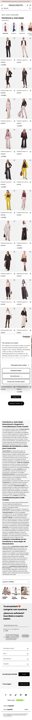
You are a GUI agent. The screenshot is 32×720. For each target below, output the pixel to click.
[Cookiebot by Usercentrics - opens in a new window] (23, 337)
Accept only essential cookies (16, 381)
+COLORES (3, 64)
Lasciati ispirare (8, 582)
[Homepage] (16, 5)
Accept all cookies (16, 370)
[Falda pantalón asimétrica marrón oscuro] (8, 317)
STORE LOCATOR (24, 684)
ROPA (8, 15)
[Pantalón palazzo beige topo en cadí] (8, 139)
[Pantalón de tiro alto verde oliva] (8, 200)
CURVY (6, 630)
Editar (26, 709)
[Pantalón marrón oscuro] (8, 47)
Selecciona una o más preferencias (11, 629)
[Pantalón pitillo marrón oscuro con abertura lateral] (8, 78)
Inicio (3, 15)
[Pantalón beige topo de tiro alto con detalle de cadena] (8, 230)
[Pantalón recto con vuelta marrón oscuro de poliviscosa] (8, 289)
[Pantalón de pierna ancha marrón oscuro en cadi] (8, 169)
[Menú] (2, 5)
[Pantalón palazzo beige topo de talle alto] (8, 108)
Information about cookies (19, 365)
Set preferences (15, 376)
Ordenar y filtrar (14, 403)
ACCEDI (24, 674)
